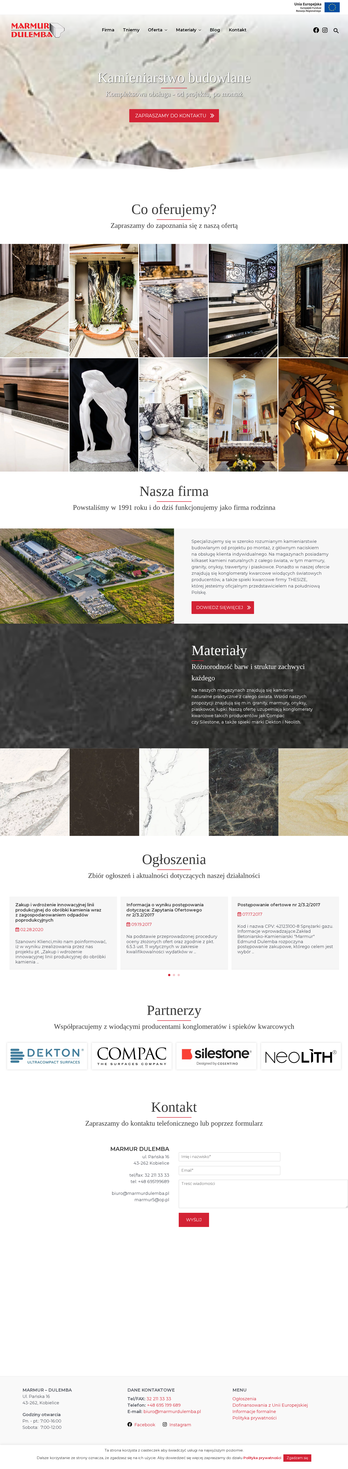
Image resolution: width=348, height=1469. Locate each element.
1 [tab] (169, 975)
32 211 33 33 (159, 1398)
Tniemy (131, 30)
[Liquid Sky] (35, 792)
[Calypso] (104, 792)
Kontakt (237, 30)
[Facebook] (316, 30)
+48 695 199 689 (164, 1405)
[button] (174, 115)
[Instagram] (325, 30)
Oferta (155, 30)
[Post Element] (63, 933)
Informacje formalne (254, 1411)
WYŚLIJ (194, 1219)
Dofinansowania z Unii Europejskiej (270, 1405)
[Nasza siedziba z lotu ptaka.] (87, 576)
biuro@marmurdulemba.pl (172, 1411)
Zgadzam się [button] (297, 1458)
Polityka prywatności (254, 1418)
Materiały (186, 30)
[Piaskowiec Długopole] (313, 792)
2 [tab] (174, 975)
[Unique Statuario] (174, 792)
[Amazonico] (243, 792)
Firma (108, 30)
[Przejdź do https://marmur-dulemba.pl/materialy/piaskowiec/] (313, 792)
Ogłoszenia (244, 1398)
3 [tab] (178, 975)
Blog (215, 30)
